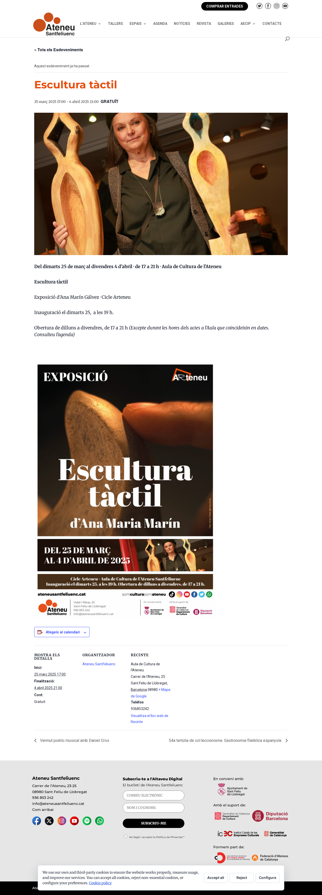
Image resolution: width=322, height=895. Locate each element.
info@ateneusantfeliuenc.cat (58, 803)
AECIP (245, 24)
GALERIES (226, 24)
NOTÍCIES (182, 24)
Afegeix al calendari (63, 631)
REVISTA (204, 24)
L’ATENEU (88, 24)
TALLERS (115, 24)
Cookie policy (100, 883)
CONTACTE (271, 24)
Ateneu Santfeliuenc (99, 664)
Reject (241, 877)
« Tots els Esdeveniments (58, 49)
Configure (267, 877)
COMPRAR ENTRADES (224, 6)
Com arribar (43, 809)
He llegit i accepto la (156, 837)
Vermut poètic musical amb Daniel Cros (74, 740)
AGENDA (160, 24)
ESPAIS (136, 24)
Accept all (215, 877)
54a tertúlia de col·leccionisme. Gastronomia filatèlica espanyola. (226, 740)
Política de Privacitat (169, 837)
